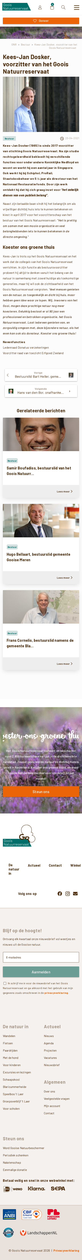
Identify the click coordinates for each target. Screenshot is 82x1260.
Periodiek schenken (15, 1155)
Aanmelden (41, 972)
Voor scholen (11, 1108)
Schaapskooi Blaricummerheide (14, 1083)
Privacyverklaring (66, 1250)
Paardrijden (10, 1050)
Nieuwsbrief (52, 1065)
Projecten (50, 1050)
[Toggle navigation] (77, 7)
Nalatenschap (12, 1162)
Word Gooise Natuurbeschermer (23, 1148)
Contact (55, 865)
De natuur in (14, 869)
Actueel (34, 865)
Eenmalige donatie (15, 1169)
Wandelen (9, 1036)
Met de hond (10, 1057)
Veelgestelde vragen (57, 1098)
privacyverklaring (56, 992)
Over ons (49, 1091)
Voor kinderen (12, 1065)
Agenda (49, 1043)
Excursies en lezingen (17, 1072)
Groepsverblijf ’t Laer (16, 1101)
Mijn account (52, 1106)
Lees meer (63, 491)
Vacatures (50, 1057)
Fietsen (8, 1043)
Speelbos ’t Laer (13, 1094)
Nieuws (49, 1036)
